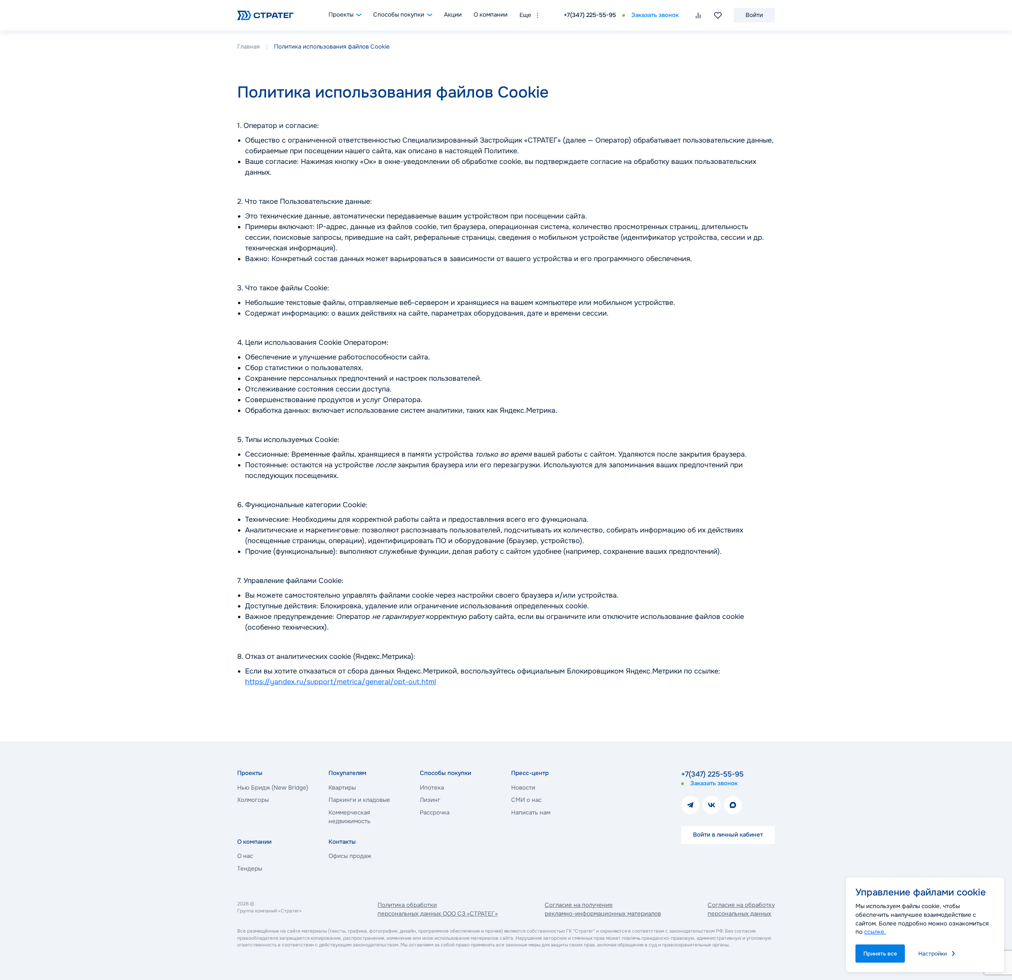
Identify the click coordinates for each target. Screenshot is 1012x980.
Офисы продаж (350, 856)
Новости (523, 788)
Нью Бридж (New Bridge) (272, 788)
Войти (754, 15)
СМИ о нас (526, 800)
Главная (248, 47)
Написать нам (530, 812)
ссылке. (875, 932)
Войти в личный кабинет (728, 835)
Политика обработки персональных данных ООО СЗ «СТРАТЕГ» (438, 909)
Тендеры (249, 869)
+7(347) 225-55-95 (590, 15)
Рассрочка (434, 812)
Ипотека (432, 788)
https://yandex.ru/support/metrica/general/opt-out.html (340, 681)
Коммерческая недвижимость (349, 817)
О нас (245, 856)
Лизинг (430, 800)
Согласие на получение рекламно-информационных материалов (603, 909)
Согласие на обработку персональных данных (741, 909)
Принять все (880, 953)
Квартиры (342, 788)
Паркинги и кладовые (359, 800)
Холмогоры (253, 800)
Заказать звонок (655, 15)
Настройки (932, 953)
